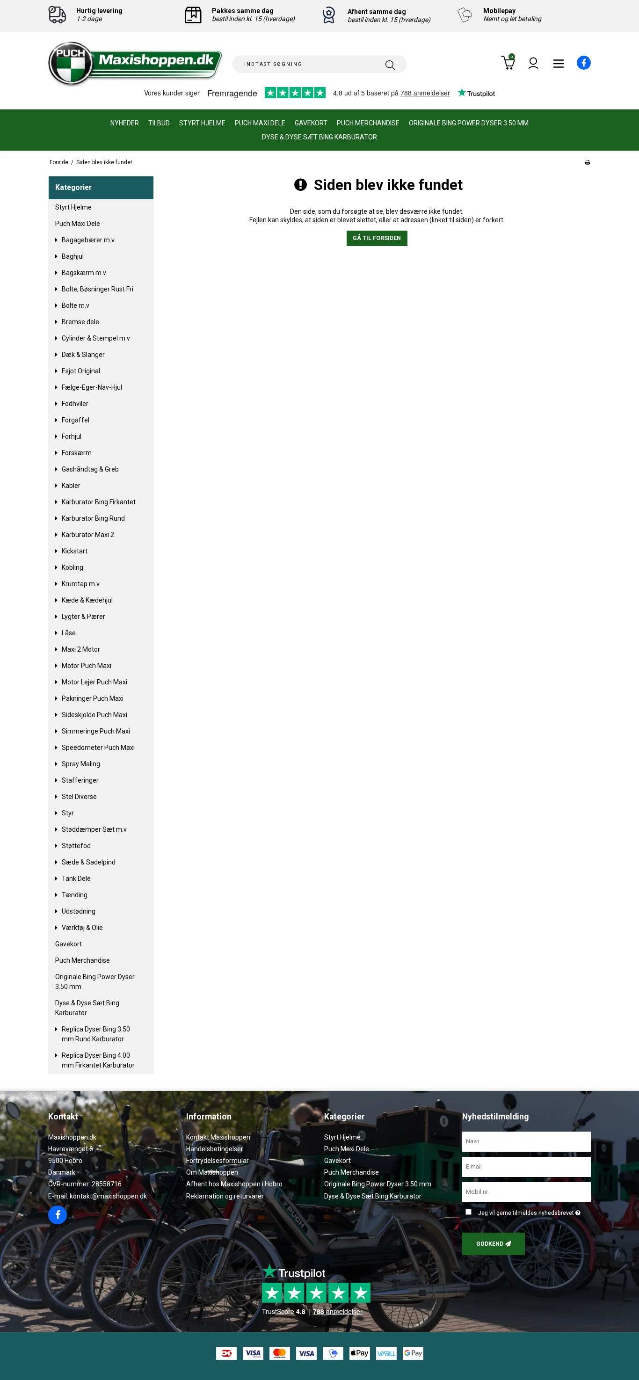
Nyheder (124, 123)
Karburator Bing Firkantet (99, 502)
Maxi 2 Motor (81, 649)
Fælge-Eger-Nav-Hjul (92, 387)
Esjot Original (81, 371)
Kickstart (74, 551)
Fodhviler (75, 403)
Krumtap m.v (81, 584)
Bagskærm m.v (84, 272)
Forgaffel (75, 420)
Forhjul (71, 436)
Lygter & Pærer (83, 616)
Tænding (74, 895)
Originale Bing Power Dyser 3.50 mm (469, 123)
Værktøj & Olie (82, 927)
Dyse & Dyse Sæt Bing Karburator (319, 137)
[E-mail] (526, 1166)
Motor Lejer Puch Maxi (94, 682)
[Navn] (526, 1141)
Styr (68, 813)
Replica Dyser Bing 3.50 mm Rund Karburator (96, 1034)
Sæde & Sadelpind (89, 862)
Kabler (71, 485)
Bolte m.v (75, 305)
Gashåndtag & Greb (90, 469)
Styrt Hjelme (202, 123)
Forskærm (77, 453)
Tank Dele (76, 878)
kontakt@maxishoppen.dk (108, 1196)
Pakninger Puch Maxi (92, 698)
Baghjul (73, 256)
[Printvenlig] (587, 162)
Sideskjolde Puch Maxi (94, 715)
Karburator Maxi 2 (88, 534)
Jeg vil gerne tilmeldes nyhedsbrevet (527, 1211)
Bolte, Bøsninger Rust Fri (97, 289)
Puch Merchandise (368, 123)
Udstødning (78, 911)
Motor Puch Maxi (86, 665)
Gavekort (311, 123)
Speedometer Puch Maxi (98, 747)
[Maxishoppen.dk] (135, 64)
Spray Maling (81, 764)
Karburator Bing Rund (93, 518)
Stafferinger (80, 780)
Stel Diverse (79, 796)
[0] (508, 68)
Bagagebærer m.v (88, 240)
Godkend (489, 1244)
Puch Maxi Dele (260, 123)
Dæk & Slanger (83, 354)
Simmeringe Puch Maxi (96, 731)
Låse (69, 633)
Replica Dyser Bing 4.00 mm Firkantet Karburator (98, 1060)
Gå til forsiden (377, 238)
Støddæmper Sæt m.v (94, 829)
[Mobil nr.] (526, 1191)
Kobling (72, 567)
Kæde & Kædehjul (87, 600)
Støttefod (76, 846)
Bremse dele (80, 322)
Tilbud (159, 123)
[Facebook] (578, 67)
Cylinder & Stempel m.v (96, 338)
